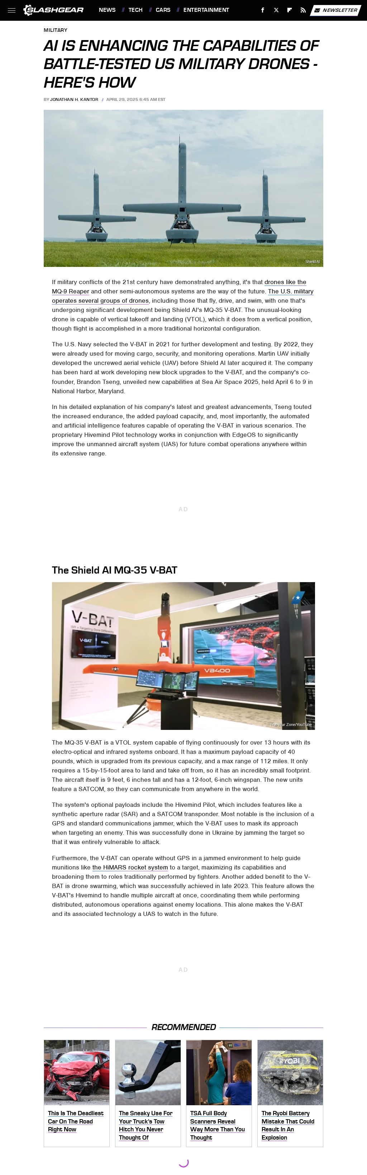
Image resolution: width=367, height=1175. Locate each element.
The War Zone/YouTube (291, 725)
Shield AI (312, 262)
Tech (136, 10)
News (107, 10)
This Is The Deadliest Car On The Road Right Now (76, 1121)
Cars (163, 10)
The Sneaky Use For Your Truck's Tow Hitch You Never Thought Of (145, 1125)
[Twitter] (276, 10)
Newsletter (340, 10)
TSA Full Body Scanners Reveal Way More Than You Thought (217, 1125)
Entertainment (206, 10)
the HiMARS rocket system (130, 867)
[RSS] (303, 10)
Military (55, 30)
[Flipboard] (290, 10)
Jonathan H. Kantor (74, 99)
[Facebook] (263, 10)
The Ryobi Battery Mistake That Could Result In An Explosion (288, 1125)
